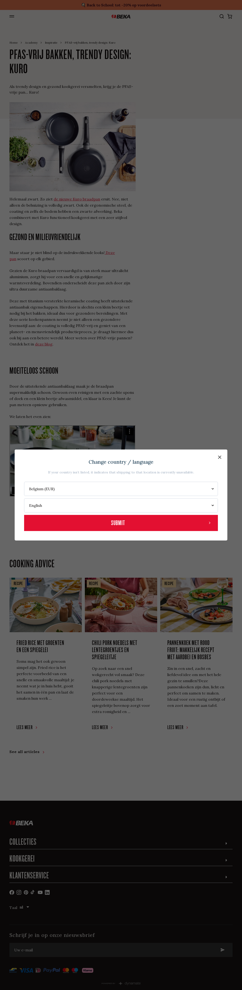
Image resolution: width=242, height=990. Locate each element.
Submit (118, 523)
